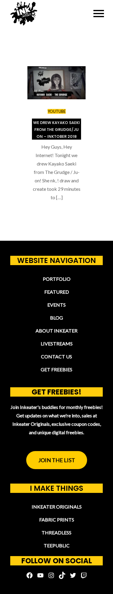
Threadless (56, 532)
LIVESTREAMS (57, 343)
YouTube (57, 111)
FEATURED (56, 292)
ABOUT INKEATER (56, 330)
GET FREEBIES (56, 369)
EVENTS (56, 305)
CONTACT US (56, 356)
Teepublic (57, 545)
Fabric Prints (56, 519)
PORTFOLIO (57, 279)
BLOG (56, 317)
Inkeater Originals (57, 506)
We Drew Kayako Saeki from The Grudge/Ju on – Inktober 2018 (56, 130)
